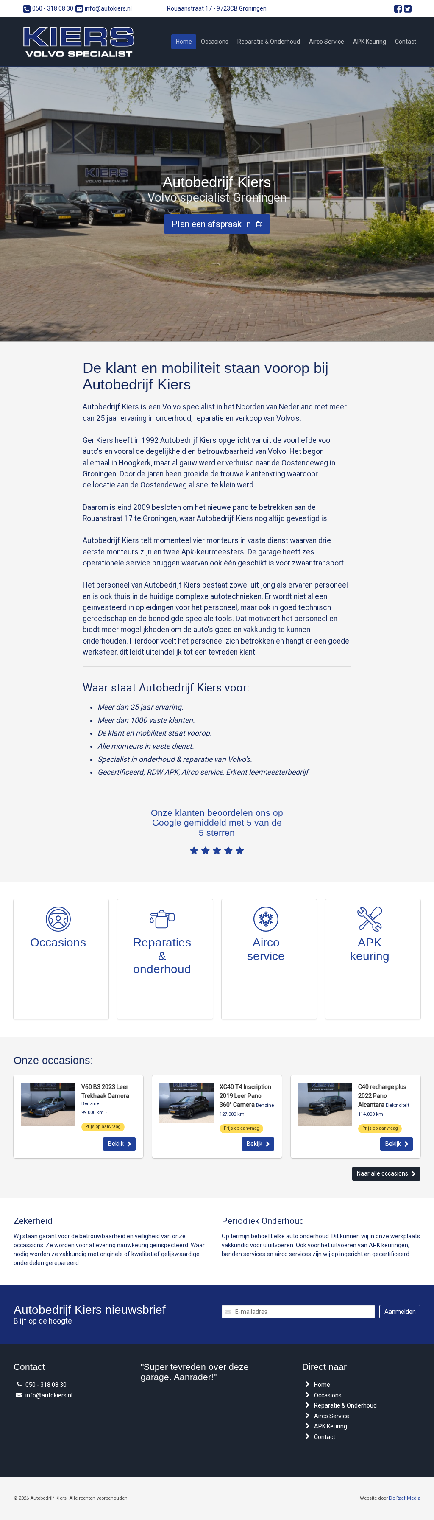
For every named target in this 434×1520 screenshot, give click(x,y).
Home (184, 41)
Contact (405, 41)
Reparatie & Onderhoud (268, 41)
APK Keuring (369, 41)
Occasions (214, 41)
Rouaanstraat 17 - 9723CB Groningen (217, 8)
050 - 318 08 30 (52, 8)
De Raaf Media (404, 1498)
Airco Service (326, 41)
